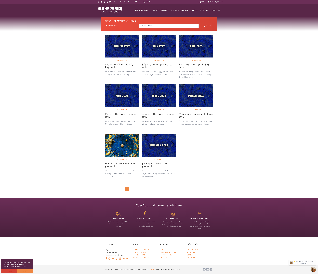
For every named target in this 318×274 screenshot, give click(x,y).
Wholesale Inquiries (141, 258)
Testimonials (192, 258)
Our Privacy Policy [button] (22, 266)
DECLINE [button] (9, 271)
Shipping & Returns (168, 252)
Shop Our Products (141, 250)
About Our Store (194, 250)
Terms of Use (165, 258)
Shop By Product (141, 10)
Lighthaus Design (150, 269)
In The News (191, 252)
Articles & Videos (200, 10)
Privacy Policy (166, 255)
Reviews (190, 255)
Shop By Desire (160, 10)
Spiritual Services (179, 10)
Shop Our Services (140, 252)
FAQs (162, 250)
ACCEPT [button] (25, 271)
